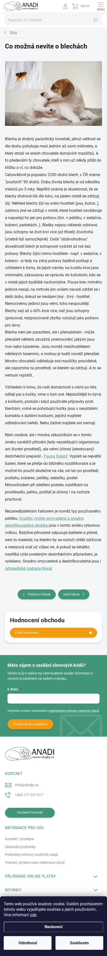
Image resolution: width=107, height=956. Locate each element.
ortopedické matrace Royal (28, 568)
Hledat (95, 20)
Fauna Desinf (55, 456)
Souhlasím (79, 943)
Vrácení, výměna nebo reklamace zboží (34, 862)
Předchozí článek (39, 594)
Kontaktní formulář (30, 812)
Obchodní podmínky (20, 847)
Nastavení (53, 926)
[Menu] (101, 6)
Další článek (71, 594)
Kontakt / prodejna (19, 839)
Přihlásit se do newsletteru (30, 724)
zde (33, 914)
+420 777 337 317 (29, 795)
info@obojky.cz (27, 785)
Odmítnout (27, 943)
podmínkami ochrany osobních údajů (74, 711)
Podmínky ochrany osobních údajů (31, 855)
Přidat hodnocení (26, 632)
